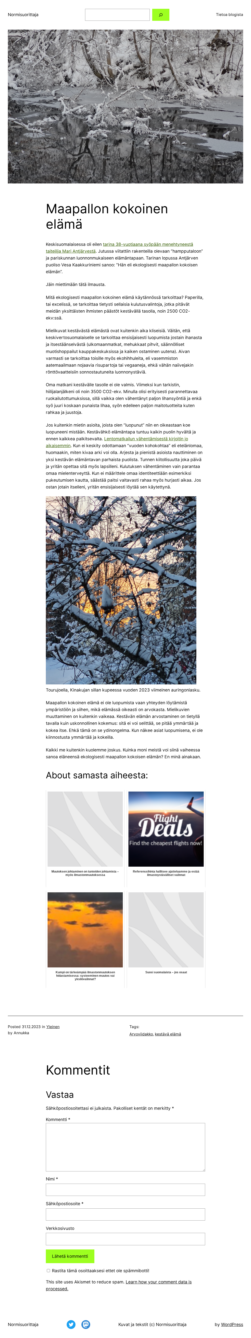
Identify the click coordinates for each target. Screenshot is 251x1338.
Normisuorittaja (23, 14)
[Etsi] (160, 15)
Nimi (52, 1178)
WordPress (232, 1324)
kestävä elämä (168, 1034)
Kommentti (58, 1119)
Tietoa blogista (229, 14)
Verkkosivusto (60, 1228)
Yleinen (53, 1026)
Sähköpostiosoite (65, 1203)
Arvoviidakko (141, 1034)
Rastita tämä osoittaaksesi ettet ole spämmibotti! (100, 1270)
